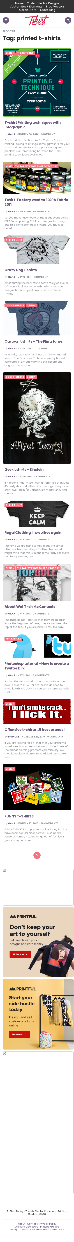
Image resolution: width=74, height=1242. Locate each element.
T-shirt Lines (25, 53)
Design (10, 53)
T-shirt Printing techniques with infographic (32, 125)
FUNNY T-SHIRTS (19, 816)
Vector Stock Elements (26, 6)
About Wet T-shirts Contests (29, 606)
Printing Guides (49, 1226)
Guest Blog (47, 10)
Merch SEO (57, 1229)
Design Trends (19, 1229)
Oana (11, 134)
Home (19, 3)
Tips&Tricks (13, 639)
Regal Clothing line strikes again (32, 532)
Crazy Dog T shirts (20, 269)
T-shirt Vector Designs (43, 3)
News (9, 166)
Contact (32, 1224)
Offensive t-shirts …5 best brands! (34, 729)
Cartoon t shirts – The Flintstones (33, 341)
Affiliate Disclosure (26, 1226)
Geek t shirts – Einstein (23, 469)
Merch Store (27, 10)
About (21, 1224)
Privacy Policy (48, 1224)
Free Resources (39, 1229)
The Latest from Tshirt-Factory (36, 166)
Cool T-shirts (15, 305)
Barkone (13, 737)
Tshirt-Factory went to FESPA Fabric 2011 (36, 202)
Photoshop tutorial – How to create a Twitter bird (36, 666)
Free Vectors (55, 6)
